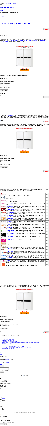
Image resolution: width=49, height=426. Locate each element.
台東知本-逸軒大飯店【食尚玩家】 (8, 340)
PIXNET (17, 412)
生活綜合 (3, 398)
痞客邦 (6, 359)
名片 (3, 19)
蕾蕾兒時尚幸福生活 (7, 7)
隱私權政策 (29, 412)
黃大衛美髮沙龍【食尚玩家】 (7, 343)
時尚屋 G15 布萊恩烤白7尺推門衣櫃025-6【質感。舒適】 (16, 23)
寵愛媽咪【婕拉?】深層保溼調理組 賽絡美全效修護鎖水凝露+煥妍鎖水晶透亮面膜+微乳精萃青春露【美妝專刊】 (21, 342)
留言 (8, 359)
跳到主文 (1, 10)
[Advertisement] (24, 106)
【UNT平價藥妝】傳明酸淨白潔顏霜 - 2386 (9, 341)
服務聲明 (33, 412)
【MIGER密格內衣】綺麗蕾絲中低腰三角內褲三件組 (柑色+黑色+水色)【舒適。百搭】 (17, 347)
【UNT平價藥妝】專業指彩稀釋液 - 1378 (9, 339)
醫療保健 (7, 362)
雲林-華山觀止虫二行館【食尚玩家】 (8, 348)
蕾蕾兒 (1, 354)
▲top (1, 364)
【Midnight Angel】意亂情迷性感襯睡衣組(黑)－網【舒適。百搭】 (13, 346)
